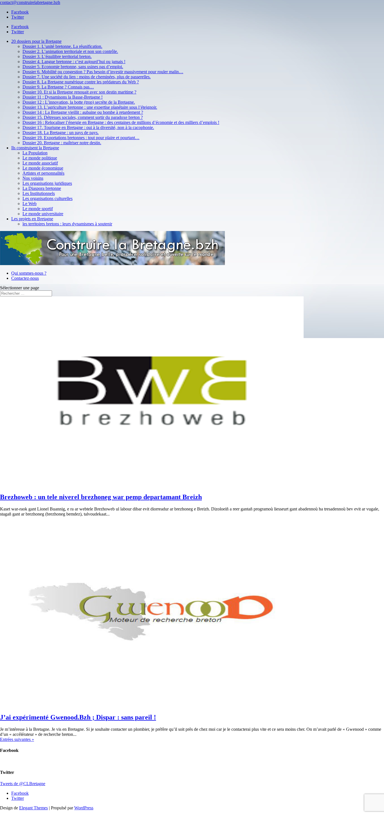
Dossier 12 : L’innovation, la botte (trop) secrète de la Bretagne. (78, 102)
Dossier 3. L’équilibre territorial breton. (57, 56)
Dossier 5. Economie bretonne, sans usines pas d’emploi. (72, 66)
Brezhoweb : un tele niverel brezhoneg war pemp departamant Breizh (101, 497)
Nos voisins (32, 178)
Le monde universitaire (42, 213)
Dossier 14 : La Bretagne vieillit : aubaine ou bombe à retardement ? (82, 112)
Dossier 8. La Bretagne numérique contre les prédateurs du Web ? (80, 81)
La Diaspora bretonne (41, 188)
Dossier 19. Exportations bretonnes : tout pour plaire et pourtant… (80, 137)
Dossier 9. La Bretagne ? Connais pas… (58, 87)
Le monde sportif (37, 208)
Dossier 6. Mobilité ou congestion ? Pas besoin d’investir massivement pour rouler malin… (102, 71)
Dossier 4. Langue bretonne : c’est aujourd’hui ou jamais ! (73, 61)
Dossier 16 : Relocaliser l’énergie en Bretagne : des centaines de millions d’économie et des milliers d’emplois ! (120, 122)
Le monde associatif (40, 163)
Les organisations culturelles (47, 198)
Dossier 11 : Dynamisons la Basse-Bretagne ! (62, 97)
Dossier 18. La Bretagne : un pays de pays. (60, 132)
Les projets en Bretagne (32, 218)
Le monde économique (42, 168)
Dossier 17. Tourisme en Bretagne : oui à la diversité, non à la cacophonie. (88, 127)
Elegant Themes (33, 807)
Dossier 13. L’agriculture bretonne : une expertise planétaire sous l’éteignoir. (89, 107)
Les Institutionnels (38, 193)
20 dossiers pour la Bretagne (36, 41)
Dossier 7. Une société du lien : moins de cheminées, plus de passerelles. (86, 76)
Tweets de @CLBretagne (22, 783)
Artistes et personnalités (43, 173)
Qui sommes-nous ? (28, 273)
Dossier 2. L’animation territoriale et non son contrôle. (70, 51)
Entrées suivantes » (17, 739)
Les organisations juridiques (47, 183)
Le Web (29, 203)
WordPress (83, 807)
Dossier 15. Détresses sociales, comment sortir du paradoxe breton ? (82, 117)
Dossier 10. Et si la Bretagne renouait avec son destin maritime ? (79, 92)
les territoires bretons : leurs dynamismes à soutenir (67, 223)
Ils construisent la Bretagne (35, 147)
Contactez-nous (25, 278)
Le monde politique (39, 158)
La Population (35, 152)
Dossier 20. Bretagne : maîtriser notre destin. (61, 142)
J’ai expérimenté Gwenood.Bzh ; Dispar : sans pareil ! (78, 717)
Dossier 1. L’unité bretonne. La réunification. (62, 46)
